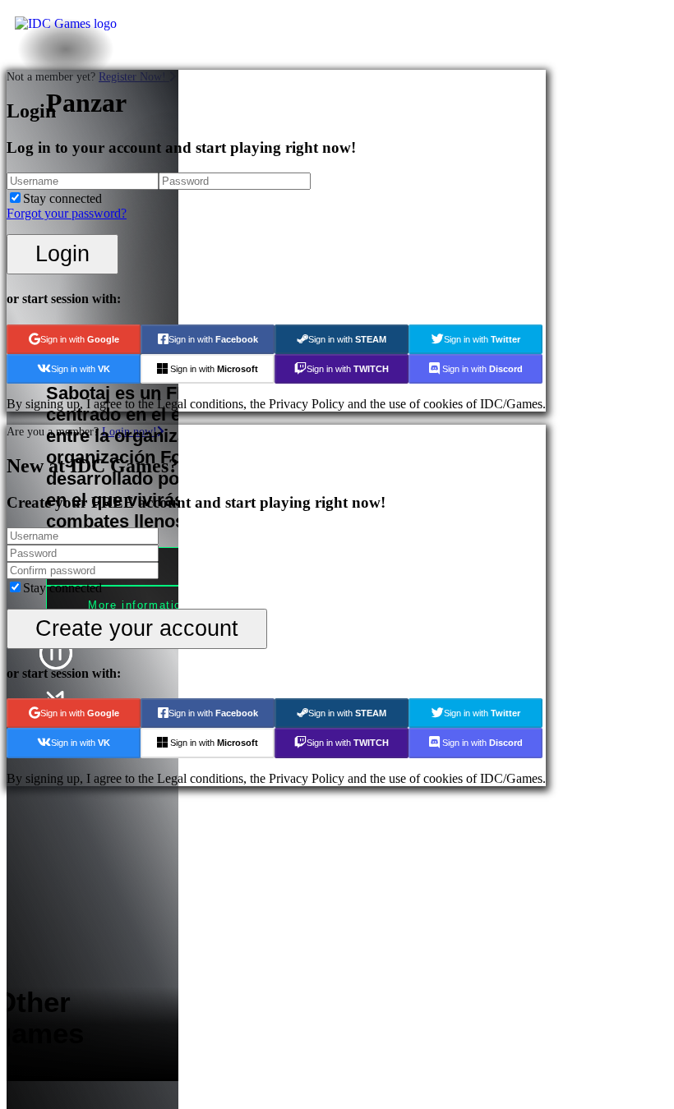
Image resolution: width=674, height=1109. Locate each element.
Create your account (136, 628)
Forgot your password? (67, 213)
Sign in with (79, 339)
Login (62, 253)
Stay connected (62, 198)
